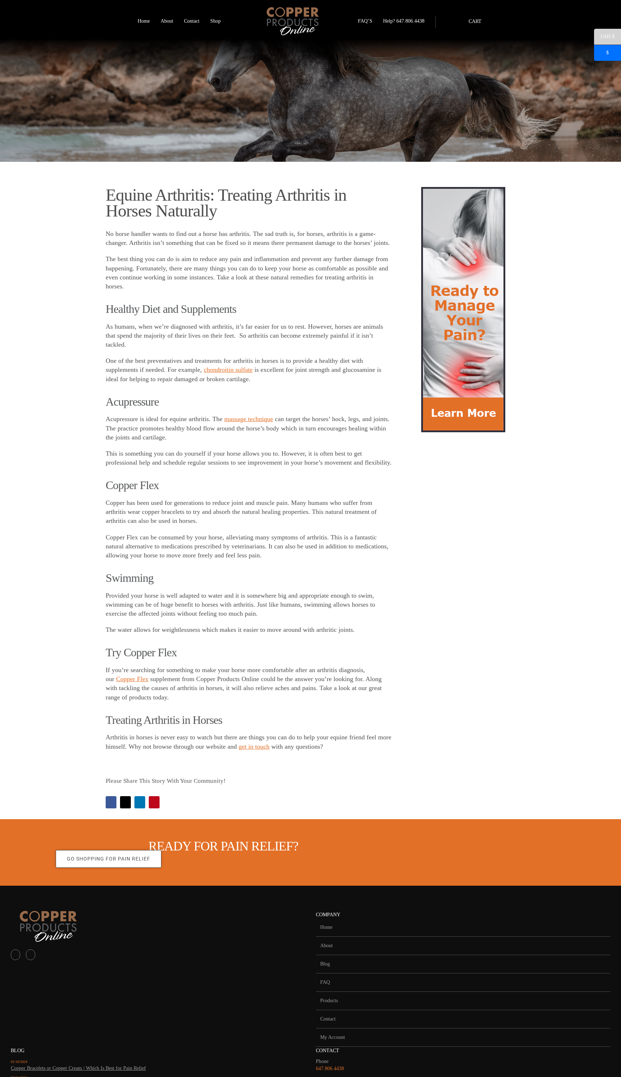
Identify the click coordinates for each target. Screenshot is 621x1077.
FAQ (325, 982)
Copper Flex (132, 679)
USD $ (604, 37)
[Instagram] (30, 954)
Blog (325, 964)
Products (329, 1000)
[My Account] (439, 21)
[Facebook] (15, 954)
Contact (328, 1019)
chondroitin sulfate (228, 369)
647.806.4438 (330, 1068)
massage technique (248, 419)
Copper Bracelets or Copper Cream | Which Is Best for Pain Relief (78, 1068)
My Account (332, 1037)
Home (326, 927)
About (326, 945)
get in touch (254, 746)
